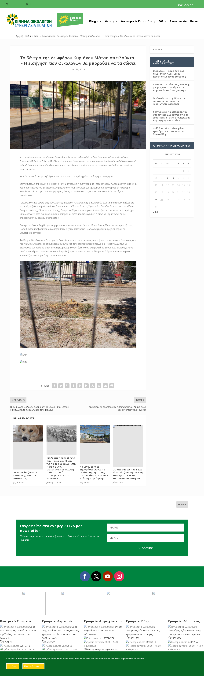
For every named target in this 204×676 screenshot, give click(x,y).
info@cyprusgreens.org (39, 4)
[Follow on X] (96, 576)
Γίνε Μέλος (184, 5)
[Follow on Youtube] (108, 576)
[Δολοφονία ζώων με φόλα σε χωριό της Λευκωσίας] (28, 433)
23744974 (109, 638)
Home (194, 21)
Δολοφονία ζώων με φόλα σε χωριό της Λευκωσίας (25, 475)
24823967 (193, 641)
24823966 (176, 638)
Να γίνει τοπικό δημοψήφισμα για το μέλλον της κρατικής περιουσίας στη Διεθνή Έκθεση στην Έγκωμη (94, 472)
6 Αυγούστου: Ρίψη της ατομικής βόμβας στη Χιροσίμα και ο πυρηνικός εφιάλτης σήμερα (171, 87)
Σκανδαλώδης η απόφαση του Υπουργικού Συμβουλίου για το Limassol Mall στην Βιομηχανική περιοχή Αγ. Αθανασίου (171, 116)
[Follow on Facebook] (85, 576)
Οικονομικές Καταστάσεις (138, 21)
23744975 (92, 634)
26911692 (134, 638)
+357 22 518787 (16, 4)
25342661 (50, 641)
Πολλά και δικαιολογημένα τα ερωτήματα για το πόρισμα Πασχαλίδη (170, 131)
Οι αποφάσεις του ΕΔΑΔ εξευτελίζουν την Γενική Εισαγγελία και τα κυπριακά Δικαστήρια (128, 474)
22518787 (8, 641)
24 (156, 199)
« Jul (155, 212)
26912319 (151, 641)
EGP (161, 21)
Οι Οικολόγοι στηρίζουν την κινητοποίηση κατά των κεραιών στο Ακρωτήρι (169, 101)
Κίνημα (93, 21)
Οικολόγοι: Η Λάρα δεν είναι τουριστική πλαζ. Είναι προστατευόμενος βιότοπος (169, 73)
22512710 (25, 645)
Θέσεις (109, 21)
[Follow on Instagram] (119, 576)
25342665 (67, 645)
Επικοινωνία (178, 21)
